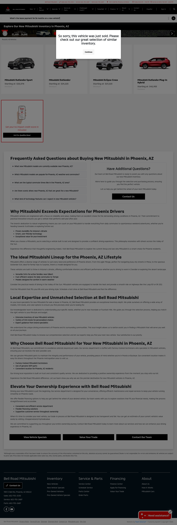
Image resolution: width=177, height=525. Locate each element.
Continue (88, 52)
